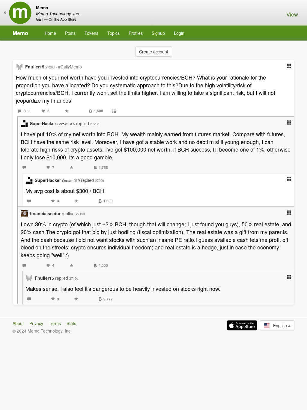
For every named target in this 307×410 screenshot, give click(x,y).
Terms (55, 323)
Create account (153, 52)
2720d (50, 67)
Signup (158, 33)
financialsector (45, 213)
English (279, 325)
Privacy (36, 323)
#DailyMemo (70, 67)
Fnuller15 (34, 67)
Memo (20, 33)
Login (179, 33)
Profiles (136, 33)
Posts (70, 33)
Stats (71, 323)
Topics (113, 33)
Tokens (91, 33)
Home (50, 33)
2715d (80, 213)
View (292, 14)
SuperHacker (52, 123)
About (18, 323)
